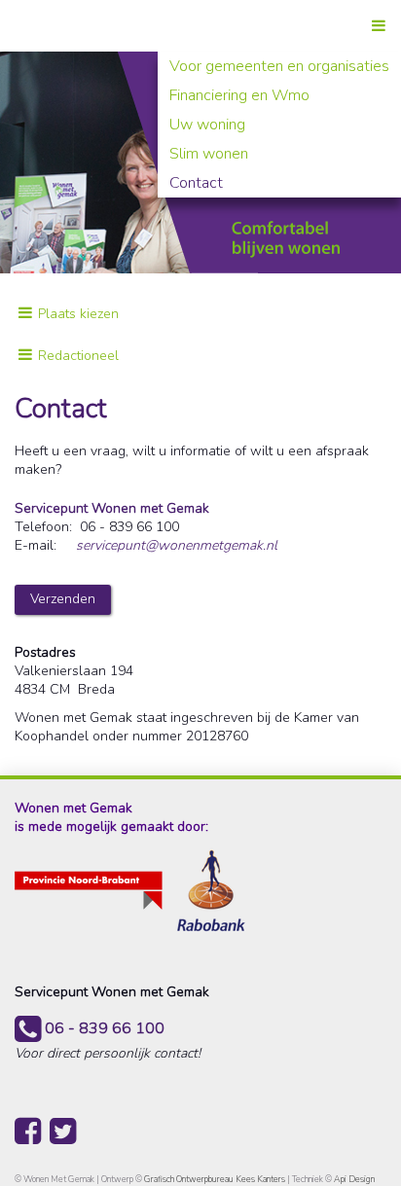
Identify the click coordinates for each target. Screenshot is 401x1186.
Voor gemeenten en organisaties (279, 66)
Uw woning (207, 124)
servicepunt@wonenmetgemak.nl (176, 545)
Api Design (354, 1179)
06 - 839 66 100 (102, 1028)
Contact (196, 183)
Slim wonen (208, 153)
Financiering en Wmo (239, 95)
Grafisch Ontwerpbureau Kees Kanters (215, 1179)
